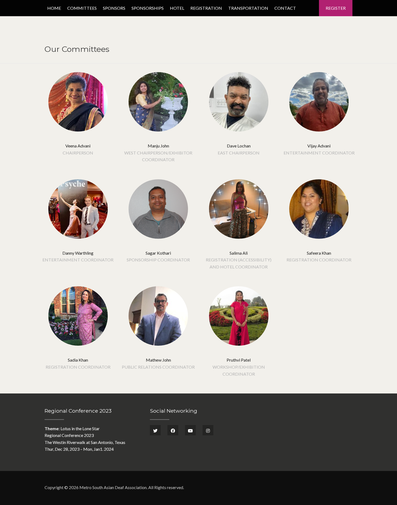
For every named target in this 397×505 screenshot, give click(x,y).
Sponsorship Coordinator (158, 259)
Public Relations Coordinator (158, 366)
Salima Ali (239, 252)
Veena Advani (77, 145)
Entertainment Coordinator (319, 152)
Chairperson (78, 152)
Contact (285, 8)
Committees (82, 8)
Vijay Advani (319, 145)
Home (54, 8)
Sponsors (114, 8)
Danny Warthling (77, 252)
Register (336, 8)
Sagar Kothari (158, 252)
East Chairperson (239, 152)
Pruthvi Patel (239, 359)
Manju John (158, 145)
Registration (206, 8)
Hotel (177, 8)
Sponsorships (148, 8)
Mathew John (158, 359)
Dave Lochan (239, 145)
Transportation (248, 8)
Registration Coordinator (319, 259)
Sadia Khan (78, 359)
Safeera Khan (319, 252)
